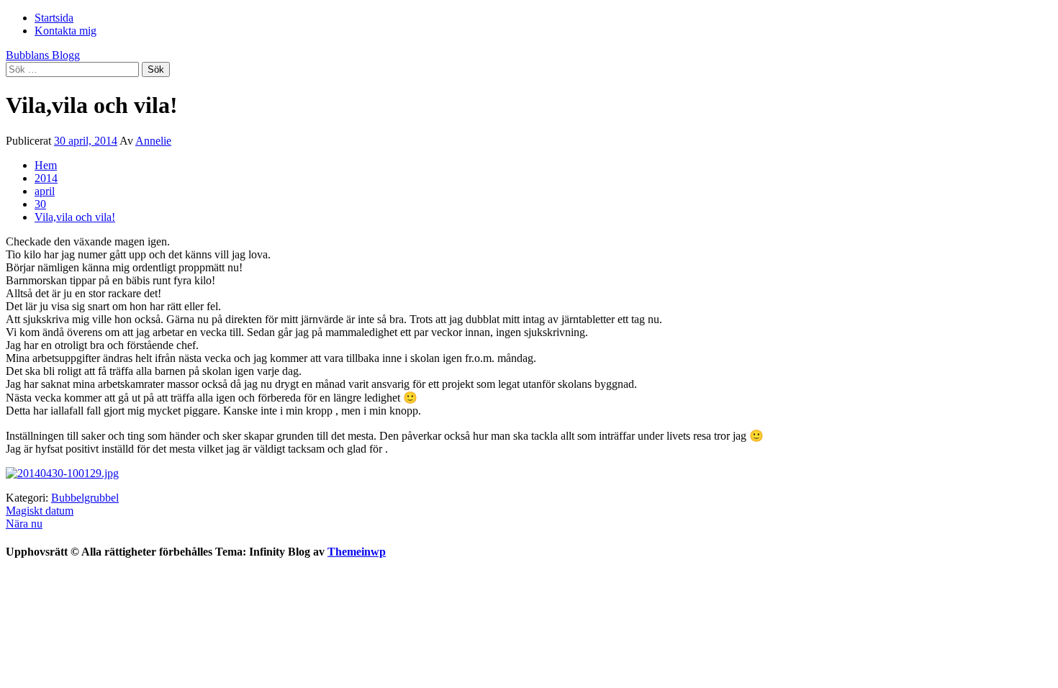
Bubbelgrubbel (85, 498)
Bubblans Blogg (43, 55)
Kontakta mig (65, 30)
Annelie (153, 141)
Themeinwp (356, 552)
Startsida (54, 18)
